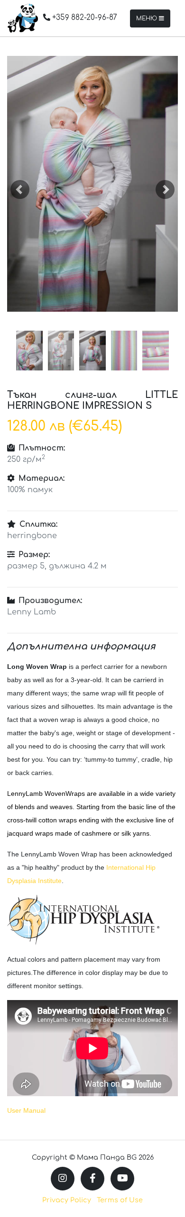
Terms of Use (120, 1200)
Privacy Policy (66, 1200)
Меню (147, 18)
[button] (20, 189)
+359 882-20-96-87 (83, 18)
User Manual (26, 1110)
